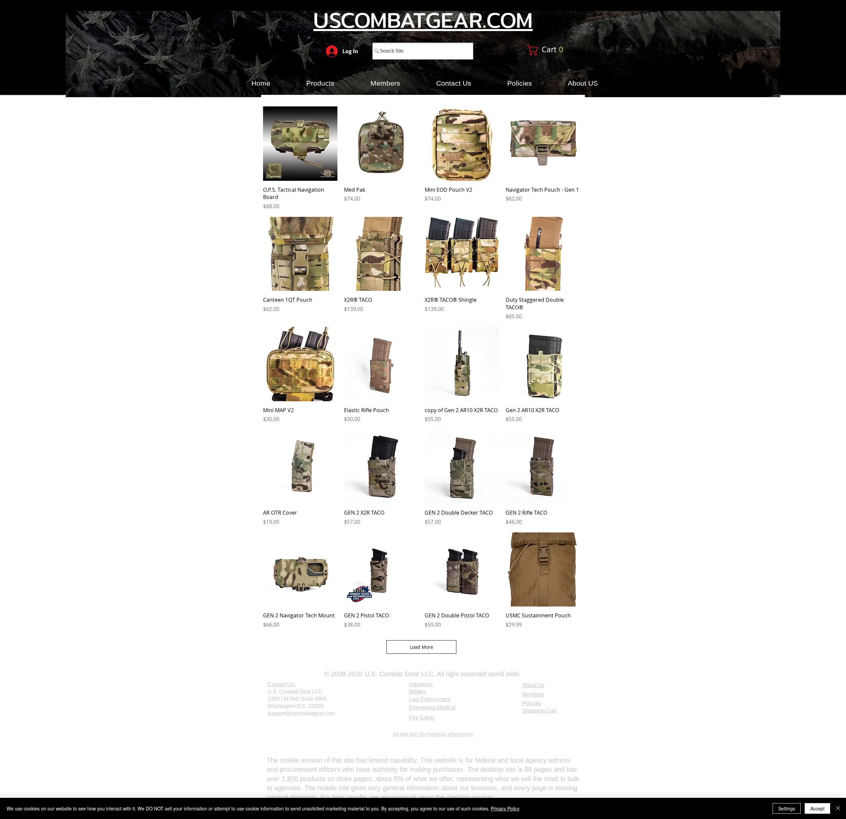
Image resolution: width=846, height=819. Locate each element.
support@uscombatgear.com (301, 713)
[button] (553, 49)
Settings (786, 808)
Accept (817, 808)
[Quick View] (300, 143)
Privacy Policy (505, 808)
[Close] (838, 808)
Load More (421, 647)
